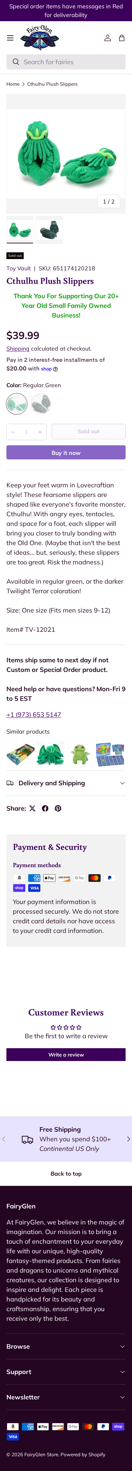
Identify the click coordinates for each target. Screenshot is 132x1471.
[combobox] (66, 61)
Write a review (66, 1054)
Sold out (89, 431)
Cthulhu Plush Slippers (52, 84)
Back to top (66, 1173)
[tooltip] (20, 755)
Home (13, 84)
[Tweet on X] (32, 808)
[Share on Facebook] (45, 808)
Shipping (17, 348)
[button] (122, 38)
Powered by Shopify (83, 1454)
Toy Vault (18, 268)
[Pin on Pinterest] (58, 808)
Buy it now (66, 452)
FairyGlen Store (41, 1454)
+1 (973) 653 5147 (33, 714)
